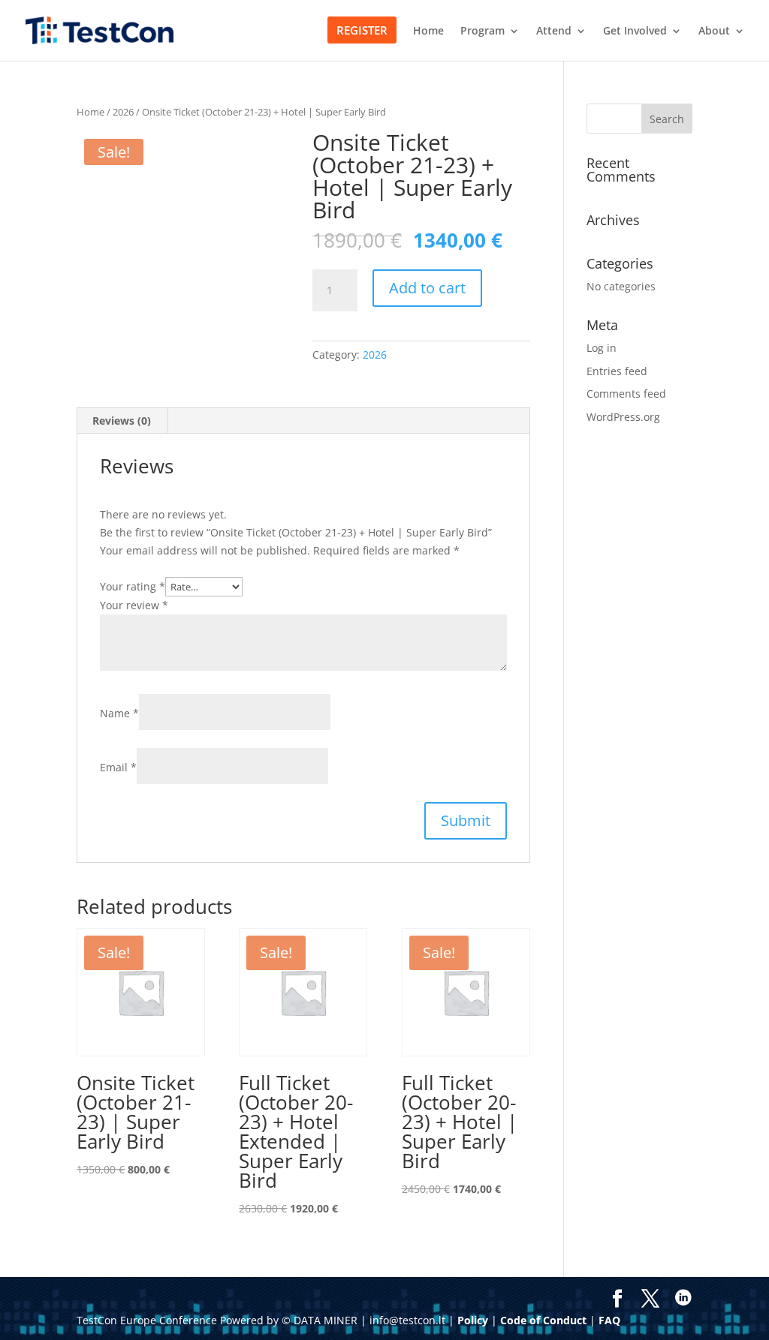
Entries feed (617, 371)
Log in (602, 348)
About (714, 32)
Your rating (132, 586)
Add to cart (427, 288)
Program (482, 32)
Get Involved (635, 32)
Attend (553, 32)
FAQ (609, 1320)
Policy (472, 1320)
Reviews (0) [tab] (121, 420)
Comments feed (626, 393)
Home (428, 32)
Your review (134, 605)
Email (118, 767)
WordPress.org (623, 417)
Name (119, 713)
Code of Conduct (543, 1320)
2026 (123, 112)
